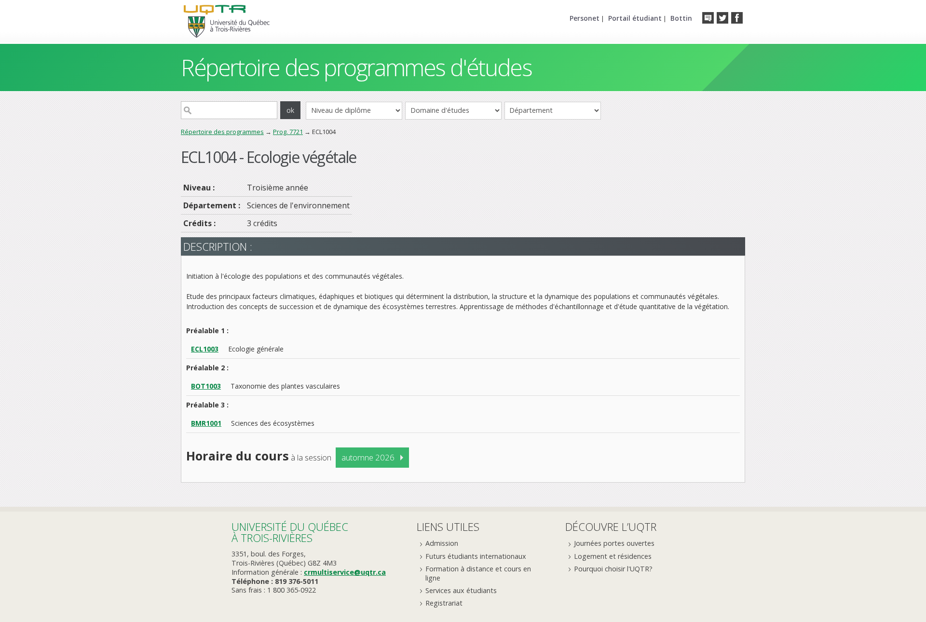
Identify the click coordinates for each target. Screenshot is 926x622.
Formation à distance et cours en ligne (478, 573)
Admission (441, 543)
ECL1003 (204, 348)
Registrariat (444, 603)
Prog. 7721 (288, 131)
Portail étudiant (635, 18)
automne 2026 (368, 457)
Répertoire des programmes (222, 131)
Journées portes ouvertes (614, 543)
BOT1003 (206, 386)
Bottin (681, 18)
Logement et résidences (613, 556)
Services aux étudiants (461, 590)
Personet (584, 18)
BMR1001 (206, 423)
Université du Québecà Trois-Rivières (290, 532)
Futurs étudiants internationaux (475, 556)
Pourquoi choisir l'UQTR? (613, 568)
